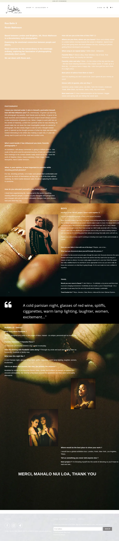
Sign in (101, 7)
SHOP (29, 7)
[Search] (107, 7)
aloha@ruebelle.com (45, 531)
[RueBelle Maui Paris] (14, 10)
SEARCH (73, 519)
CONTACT (81, 519)
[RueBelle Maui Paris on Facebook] (8, 525)
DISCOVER (41, 7)
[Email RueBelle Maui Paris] (21, 525)
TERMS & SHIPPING (60, 519)
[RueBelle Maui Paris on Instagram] (14, 525)
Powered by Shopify (59, 534)
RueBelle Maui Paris (64, 532)
